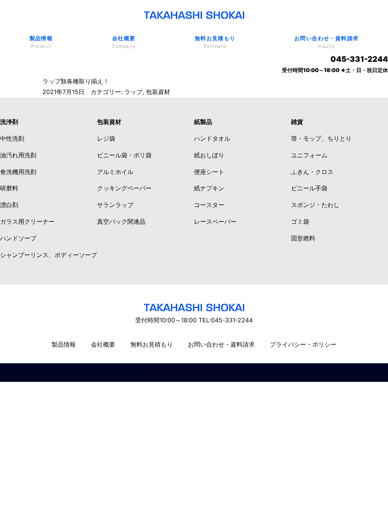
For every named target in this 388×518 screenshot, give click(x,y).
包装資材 (158, 92)
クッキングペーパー (124, 188)
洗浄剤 (9, 122)
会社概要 (124, 42)
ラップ (133, 92)
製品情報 (41, 42)
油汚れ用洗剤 (18, 155)
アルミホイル (115, 172)
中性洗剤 (12, 138)
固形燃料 (303, 238)
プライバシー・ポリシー (303, 344)
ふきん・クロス (312, 172)
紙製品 (203, 122)
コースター (209, 205)
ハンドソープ (18, 238)
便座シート (209, 172)
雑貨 (297, 122)
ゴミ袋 (300, 221)
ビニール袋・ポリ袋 (124, 155)
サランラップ (115, 205)
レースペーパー (215, 221)
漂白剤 (9, 205)
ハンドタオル (212, 138)
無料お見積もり (215, 42)
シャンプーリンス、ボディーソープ (48, 255)
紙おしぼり (209, 155)
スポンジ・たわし (315, 205)
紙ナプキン (209, 188)
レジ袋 (106, 138)
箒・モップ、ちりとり (321, 138)
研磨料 (9, 188)
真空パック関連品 (121, 221)
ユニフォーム (309, 155)
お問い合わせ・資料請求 (326, 42)
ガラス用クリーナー (27, 221)
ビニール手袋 (309, 188)
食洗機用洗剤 (18, 172)
